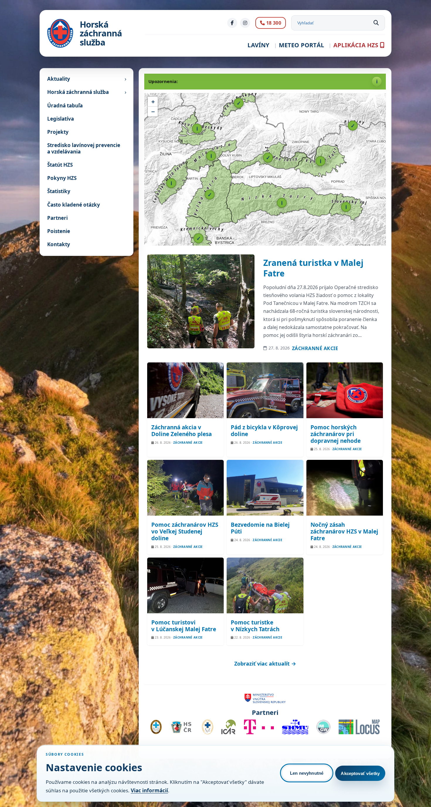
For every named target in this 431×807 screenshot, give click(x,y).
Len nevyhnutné (306, 773)
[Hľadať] (376, 23)
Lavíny (258, 45)
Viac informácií (149, 790)
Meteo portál (301, 45)
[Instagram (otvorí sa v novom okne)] (245, 23)
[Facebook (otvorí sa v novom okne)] (232, 23)
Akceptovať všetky (360, 773)
